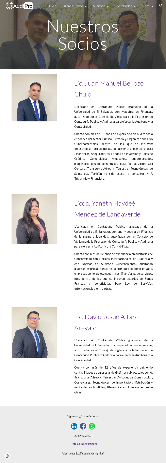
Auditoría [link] (99, 6)
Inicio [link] (52, 6)
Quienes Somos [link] (72, 6)
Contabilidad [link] (123, 6)
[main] (83, 35)
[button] (161, 6)
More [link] (146, 6)
